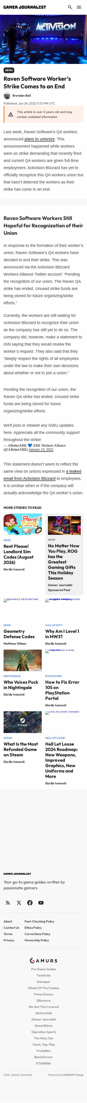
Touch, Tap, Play (43, 1044)
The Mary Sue (43, 1038)
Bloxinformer (43, 1057)
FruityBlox (44, 1051)
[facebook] (29, 902)
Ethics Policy (33, 928)
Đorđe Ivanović (14, 569)
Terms (8, 934)
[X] (18, 902)
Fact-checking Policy (39, 921)
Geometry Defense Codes (19, 633)
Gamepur (43, 982)
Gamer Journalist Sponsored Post (60, 587)
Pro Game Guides (43, 969)
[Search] (70, 7)
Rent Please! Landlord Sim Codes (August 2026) (18, 554)
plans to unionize (40, 139)
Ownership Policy (37, 940)
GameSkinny (43, 1026)
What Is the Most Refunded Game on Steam (21, 749)
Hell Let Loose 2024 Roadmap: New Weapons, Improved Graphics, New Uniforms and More (61, 760)
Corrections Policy (37, 934)
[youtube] (41, 902)
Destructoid (43, 1013)
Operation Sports (43, 1032)
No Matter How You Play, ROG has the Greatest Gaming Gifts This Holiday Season (63, 562)
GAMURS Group (73, 1075)
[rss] (8, 902)
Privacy (9, 940)
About (8, 921)
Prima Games (43, 994)
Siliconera (43, 1001)
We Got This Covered (44, 1007)
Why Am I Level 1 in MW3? (62, 633)
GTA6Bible (43, 1063)
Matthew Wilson (15, 644)
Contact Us (11, 928)
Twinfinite (44, 975)
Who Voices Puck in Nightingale (21, 684)
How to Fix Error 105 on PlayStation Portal (62, 690)
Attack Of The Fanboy (43, 988)
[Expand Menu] (79, 7)
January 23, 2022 (41, 449)
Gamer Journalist (43, 1019)
